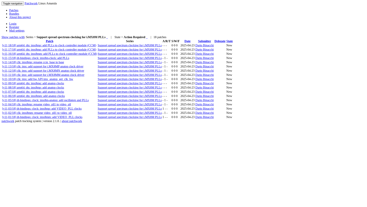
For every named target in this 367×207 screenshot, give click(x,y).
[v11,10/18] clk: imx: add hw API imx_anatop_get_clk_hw (37, 79)
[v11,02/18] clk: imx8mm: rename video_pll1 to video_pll (37, 112)
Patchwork (31, 3)
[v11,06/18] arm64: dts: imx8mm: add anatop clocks (33, 96)
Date (187, 41)
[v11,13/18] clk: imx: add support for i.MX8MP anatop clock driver (42, 66)
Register (14, 27)
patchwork (8, 121)
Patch (49, 41)
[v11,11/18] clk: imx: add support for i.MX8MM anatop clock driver (43, 74)
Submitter (204, 41)
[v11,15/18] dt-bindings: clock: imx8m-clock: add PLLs (35, 58)
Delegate (220, 41)
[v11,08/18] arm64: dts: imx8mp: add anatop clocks (33, 87)
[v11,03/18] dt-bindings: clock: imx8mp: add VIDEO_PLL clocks (42, 108)
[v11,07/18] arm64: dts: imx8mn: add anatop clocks (33, 91)
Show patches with (13, 37)
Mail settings (16, 30)
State (229, 41)
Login (12, 23)
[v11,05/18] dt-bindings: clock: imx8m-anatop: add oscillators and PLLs (45, 100)
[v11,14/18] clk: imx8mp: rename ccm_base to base (33, 62)
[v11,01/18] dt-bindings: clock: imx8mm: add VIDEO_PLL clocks (42, 117)
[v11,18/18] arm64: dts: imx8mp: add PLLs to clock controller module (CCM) (49, 45)
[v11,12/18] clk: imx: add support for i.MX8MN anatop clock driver (43, 70)
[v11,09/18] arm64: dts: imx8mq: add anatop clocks (33, 83)
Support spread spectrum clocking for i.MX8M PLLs (130, 45)
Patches (13, 10)
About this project (20, 17)
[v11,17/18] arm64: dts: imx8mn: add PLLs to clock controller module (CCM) (49, 49)
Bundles (14, 13)
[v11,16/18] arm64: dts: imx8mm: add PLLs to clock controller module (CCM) (49, 53)
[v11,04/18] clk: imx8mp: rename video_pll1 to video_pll (36, 104)
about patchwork (72, 121)
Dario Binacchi (204, 45)
